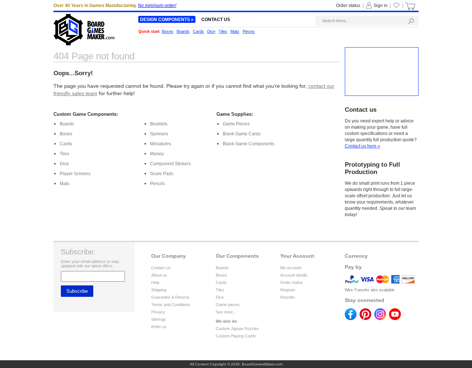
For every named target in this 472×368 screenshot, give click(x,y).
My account (290, 267)
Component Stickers (170, 163)
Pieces (249, 31)
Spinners (159, 133)
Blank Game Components (248, 143)
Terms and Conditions (170, 304)
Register (287, 290)
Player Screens (75, 173)
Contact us (161, 267)
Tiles (64, 153)
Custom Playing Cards (236, 336)
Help (155, 282)
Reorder (287, 297)
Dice (64, 163)
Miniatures (160, 143)
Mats (64, 183)
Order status (291, 282)
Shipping (158, 290)
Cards (66, 143)
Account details (294, 275)
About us (159, 275)
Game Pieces (236, 123)
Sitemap (158, 319)
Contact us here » (362, 146)
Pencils (157, 183)
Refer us (159, 326)
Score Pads (161, 173)
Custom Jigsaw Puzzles (237, 328)
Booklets (158, 123)
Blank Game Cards (242, 133)
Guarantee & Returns (170, 297)
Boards (67, 123)
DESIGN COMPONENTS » (167, 19)
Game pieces (228, 304)
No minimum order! (157, 5)
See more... (226, 312)
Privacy (158, 312)
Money (157, 153)
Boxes (66, 133)
